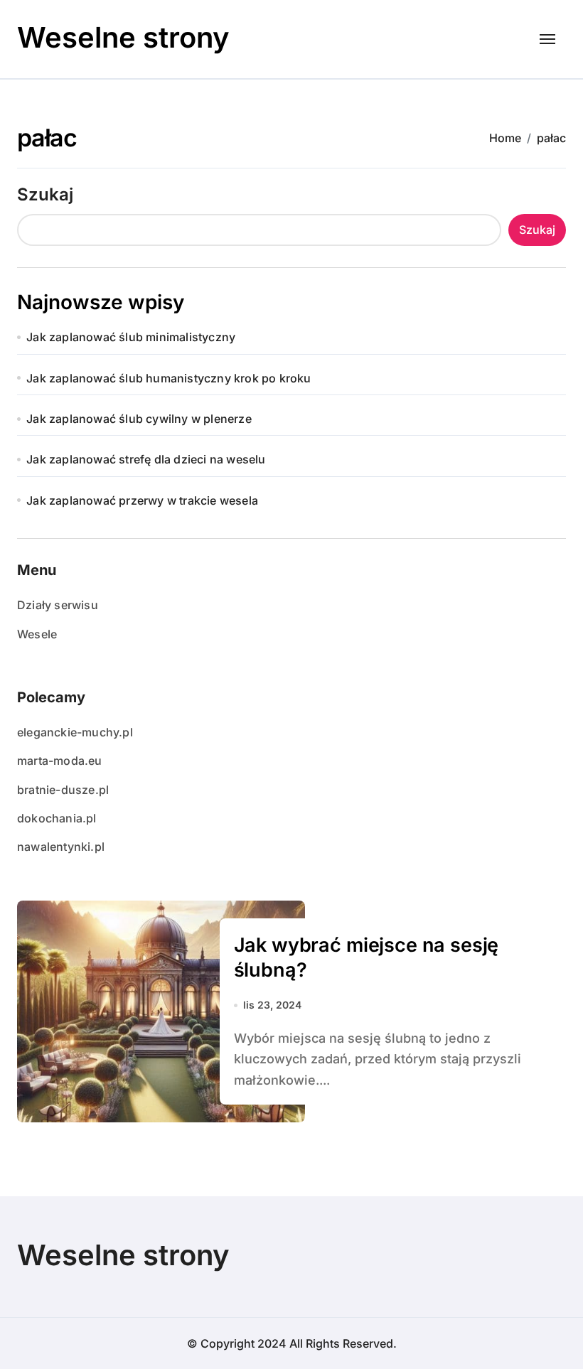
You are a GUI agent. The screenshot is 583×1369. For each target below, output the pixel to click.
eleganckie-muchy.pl (75, 732)
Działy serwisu (57, 605)
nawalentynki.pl (61, 846)
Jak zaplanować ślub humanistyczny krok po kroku (168, 378)
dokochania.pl (57, 818)
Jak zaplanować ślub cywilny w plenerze (139, 419)
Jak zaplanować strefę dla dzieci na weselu (145, 459)
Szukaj (45, 194)
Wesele (37, 634)
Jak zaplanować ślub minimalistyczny (130, 337)
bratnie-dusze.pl (63, 790)
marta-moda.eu (59, 760)
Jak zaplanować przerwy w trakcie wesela (142, 500)
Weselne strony (123, 37)
